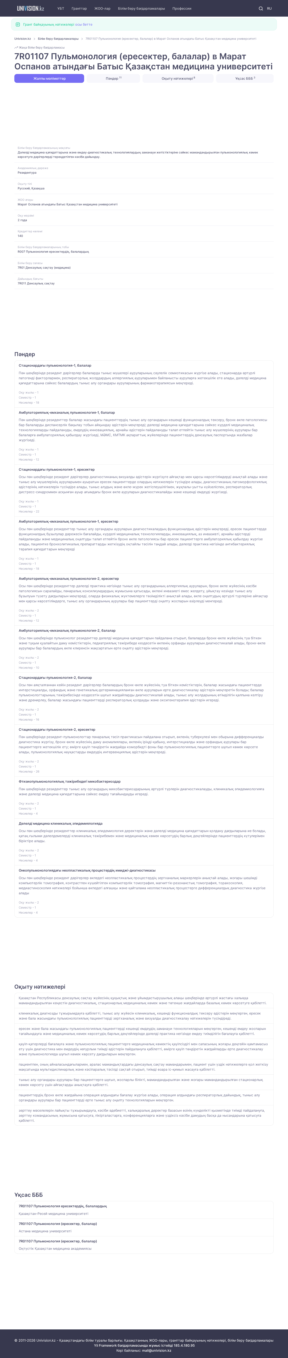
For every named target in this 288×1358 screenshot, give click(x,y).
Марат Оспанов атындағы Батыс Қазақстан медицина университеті (67, 204)
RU (269, 8)
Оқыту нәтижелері (178, 78)
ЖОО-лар (102, 8)
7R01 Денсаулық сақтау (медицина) (44, 267)
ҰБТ (60, 8)
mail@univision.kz (156, 1350)
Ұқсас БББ (244, 78)
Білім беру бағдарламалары (141, 8)
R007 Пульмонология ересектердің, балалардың (53, 251)
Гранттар (79, 8)
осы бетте (83, 24)
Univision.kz (22, 38)
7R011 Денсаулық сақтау (36, 283)
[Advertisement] (140, 114)
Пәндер (113, 78)
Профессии (181, 8)
